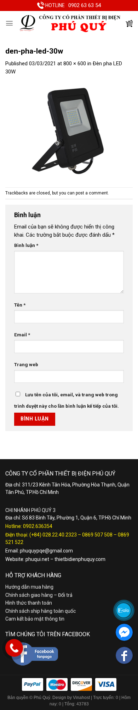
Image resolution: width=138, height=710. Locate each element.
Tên (19, 305)
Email (22, 334)
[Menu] (9, 23)
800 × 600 (74, 63)
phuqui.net (37, 559)
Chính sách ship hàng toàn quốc (40, 611)
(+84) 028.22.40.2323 (53, 535)
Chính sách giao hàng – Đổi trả (39, 595)
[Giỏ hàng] (129, 23)
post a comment (92, 193)
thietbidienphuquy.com (79, 559)
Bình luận (26, 245)
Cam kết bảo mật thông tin (34, 619)
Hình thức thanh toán (28, 603)
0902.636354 (37, 526)
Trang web (26, 364)
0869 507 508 (97, 535)
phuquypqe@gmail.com (46, 551)
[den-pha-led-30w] (69, 131)
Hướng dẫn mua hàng (29, 587)
